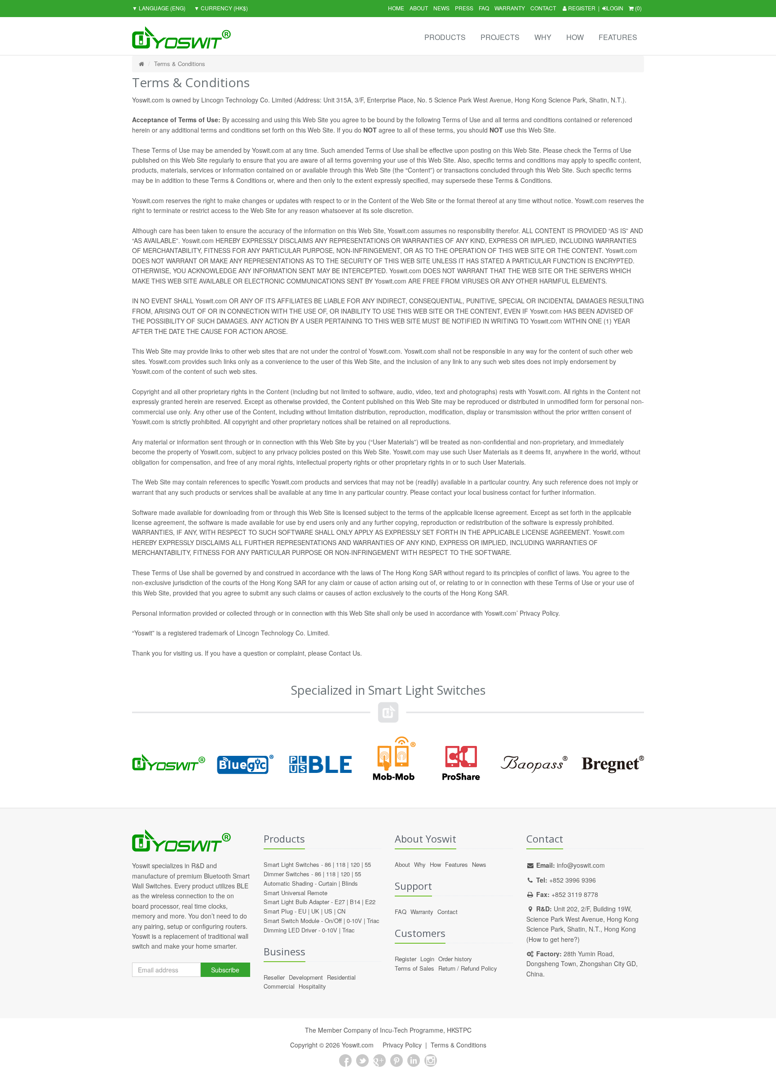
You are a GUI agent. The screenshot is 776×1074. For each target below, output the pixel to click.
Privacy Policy (402, 1044)
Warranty (509, 8)
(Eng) (158, 8)
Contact (543, 8)
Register (581, 8)
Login (615, 8)
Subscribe (225, 969)
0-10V (354, 920)
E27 (340, 901)
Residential (341, 977)
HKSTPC (459, 1029)
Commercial (279, 986)
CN (341, 911)
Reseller (274, 977)
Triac (373, 920)
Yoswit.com (358, 1044)
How (575, 37)
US (328, 911)
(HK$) (221, 8)
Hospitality (312, 986)
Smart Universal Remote (295, 892)
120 (355, 864)
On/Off (333, 920)
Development (306, 977)
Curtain (327, 883)
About (419, 8)
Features (618, 37)
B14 (355, 901)
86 (328, 864)
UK (315, 911)
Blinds (350, 883)
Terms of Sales (414, 968)
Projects (500, 37)
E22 (370, 901)
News (441, 8)
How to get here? (553, 939)
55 (368, 864)
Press (464, 8)
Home (396, 8)
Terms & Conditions (179, 63)
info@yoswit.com (581, 865)
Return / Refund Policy (467, 968)
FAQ (484, 8)
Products (445, 37)
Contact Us (344, 652)
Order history (455, 958)
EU (302, 911)
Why (542, 37)
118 (340, 864)
